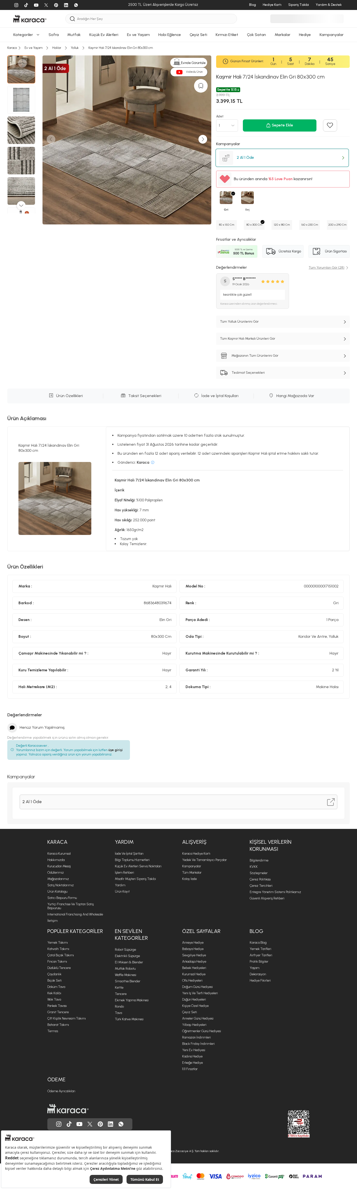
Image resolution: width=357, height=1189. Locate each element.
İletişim (52, 921)
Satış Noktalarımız (60, 885)
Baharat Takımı (58, 1025)
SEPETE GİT (178, 133)
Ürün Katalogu (57, 891)
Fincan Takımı (57, 961)
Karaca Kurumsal (59, 854)
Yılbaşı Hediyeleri (194, 1025)
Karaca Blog (258, 943)
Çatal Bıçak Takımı (60, 955)
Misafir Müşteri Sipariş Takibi (135, 879)
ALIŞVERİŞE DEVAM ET (178, 121)
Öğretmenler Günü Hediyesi (201, 1031)
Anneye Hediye (193, 943)
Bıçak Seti (54, 980)
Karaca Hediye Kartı (196, 854)
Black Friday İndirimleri (198, 1044)
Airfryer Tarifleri (261, 955)
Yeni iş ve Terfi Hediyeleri (200, 993)
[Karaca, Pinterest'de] (100, 1124)
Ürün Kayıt (122, 891)
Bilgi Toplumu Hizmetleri (132, 860)
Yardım (124, 842)
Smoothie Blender (127, 981)
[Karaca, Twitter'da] (90, 1124)
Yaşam (254, 968)
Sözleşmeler (259, 873)
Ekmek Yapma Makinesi (132, 1000)
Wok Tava (54, 999)
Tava (118, 1013)
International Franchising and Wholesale (75, 914)
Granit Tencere (58, 1012)
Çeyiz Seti (189, 1012)
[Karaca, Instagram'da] (59, 1124)
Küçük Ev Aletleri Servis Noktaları (138, 866)
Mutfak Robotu (125, 969)
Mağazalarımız (58, 879)
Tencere (121, 994)
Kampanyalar (191, 866)
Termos (52, 1031)
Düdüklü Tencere (59, 968)
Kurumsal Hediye (193, 974)
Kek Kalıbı (54, 993)
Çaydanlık (54, 974)
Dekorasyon (258, 974)
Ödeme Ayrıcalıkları (61, 1091)
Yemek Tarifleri (260, 949)
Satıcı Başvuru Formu (62, 898)
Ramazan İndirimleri (196, 1037)
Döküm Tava (56, 987)
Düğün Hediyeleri (194, 999)
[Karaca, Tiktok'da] (69, 1124)
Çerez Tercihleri (261, 886)
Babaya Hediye (193, 949)
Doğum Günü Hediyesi (197, 987)
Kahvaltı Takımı (58, 949)
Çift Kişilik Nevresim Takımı (66, 1018)
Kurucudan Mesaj (59, 866)
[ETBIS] (290, 1123)
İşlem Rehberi (124, 872)
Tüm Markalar (192, 872)
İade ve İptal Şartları (129, 854)
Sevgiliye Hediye (194, 955)
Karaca (57, 842)
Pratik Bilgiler (259, 961)
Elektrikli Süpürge (127, 956)
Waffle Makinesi (125, 975)
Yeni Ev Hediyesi (193, 1050)
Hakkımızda (56, 860)
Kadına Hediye (192, 1056)
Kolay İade (189, 879)
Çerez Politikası (260, 879)
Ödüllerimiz (55, 872)
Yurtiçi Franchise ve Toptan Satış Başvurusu (70, 906)
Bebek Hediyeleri (194, 968)
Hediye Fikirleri (260, 980)
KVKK (254, 867)
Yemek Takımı (57, 943)
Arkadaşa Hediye (194, 961)
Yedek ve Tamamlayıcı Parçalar (204, 860)
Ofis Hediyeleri (192, 980)
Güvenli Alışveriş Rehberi (267, 898)
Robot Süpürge (125, 950)
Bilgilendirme (259, 860)
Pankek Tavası (57, 1006)
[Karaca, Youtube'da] (79, 1124)
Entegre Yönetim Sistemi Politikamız (275, 892)
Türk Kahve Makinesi (129, 1019)
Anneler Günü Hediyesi (197, 1018)
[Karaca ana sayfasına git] (68, 1108)
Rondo (119, 1006)
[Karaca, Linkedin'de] (110, 1124)
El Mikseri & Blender (129, 962)
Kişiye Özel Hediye (195, 1006)
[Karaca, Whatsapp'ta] (121, 1124)
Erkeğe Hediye (192, 1063)
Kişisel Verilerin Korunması (270, 845)
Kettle (119, 987)
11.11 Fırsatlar (190, 1069)
